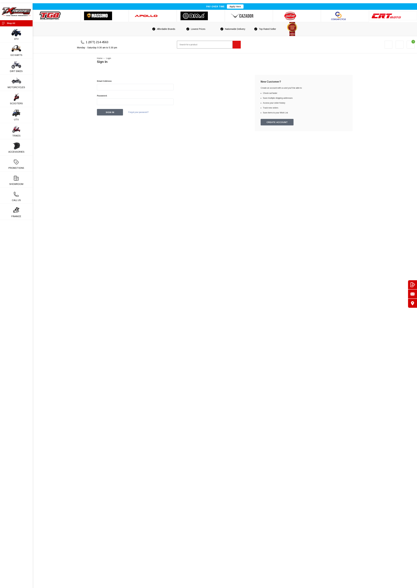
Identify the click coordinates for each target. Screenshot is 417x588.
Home (99, 58)
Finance (16, 216)
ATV (16, 39)
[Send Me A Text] (412, 284)
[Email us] (412, 294)
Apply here (235, 6)
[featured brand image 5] (249, 16)
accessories (16, 152)
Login (108, 58)
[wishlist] (399, 44)
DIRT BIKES (16, 71)
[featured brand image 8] (393, 16)
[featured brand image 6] (297, 16)
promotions (16, 168)
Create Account (277, 122)
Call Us (16, 200)
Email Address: (104, 81)
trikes (16, 135)
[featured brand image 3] (153, 16)
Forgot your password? (138, 112)
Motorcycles (16, 87)
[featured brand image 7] (345, 16)
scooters (16, 103)
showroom (16, 184)
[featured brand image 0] (57, 16)
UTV (16, 119)
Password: (102, 96)
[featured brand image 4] (201, 16)
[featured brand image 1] (105, 16)
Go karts (16, 55)
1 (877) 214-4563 (97, 42)
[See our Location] (412, 303)
